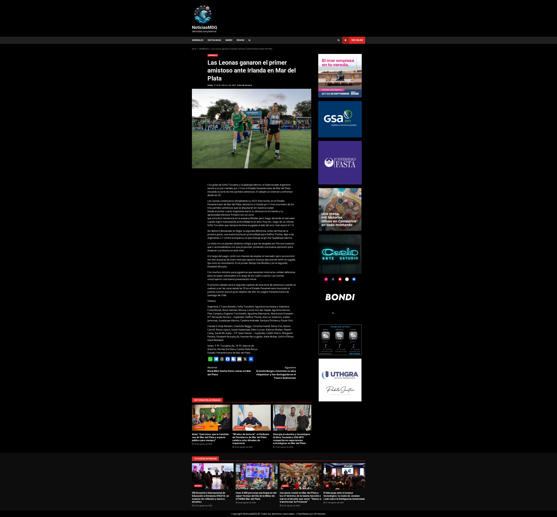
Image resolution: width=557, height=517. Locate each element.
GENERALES (197, 40)
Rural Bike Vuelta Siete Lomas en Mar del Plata (229, 371)
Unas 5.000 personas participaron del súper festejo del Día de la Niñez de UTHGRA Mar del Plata (256, 476)
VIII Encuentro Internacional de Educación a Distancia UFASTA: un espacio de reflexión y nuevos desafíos (213, 476)
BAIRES (228, 40)
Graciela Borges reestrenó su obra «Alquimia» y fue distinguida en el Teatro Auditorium (276, 373)
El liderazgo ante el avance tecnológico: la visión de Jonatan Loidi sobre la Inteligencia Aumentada (344, 476)
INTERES (198, 486)
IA (249, 40)
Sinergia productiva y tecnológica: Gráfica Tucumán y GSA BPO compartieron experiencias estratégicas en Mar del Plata (292, 418)
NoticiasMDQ (204, 27)
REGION (240, 40)
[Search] (339, 40)
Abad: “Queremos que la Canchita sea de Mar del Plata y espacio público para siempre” (211, 418)
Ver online (357, 40)
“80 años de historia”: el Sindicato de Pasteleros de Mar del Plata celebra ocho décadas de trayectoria (251, 418)
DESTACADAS (214, 40)
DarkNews (303, 513)
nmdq (210, 85)
